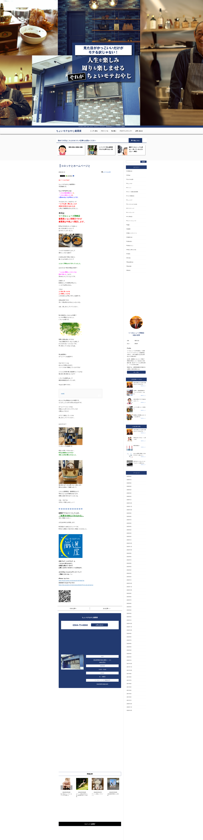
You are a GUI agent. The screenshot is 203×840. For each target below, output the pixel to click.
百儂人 (129, 253)
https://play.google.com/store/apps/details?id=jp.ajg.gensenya (76, 585)
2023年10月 (129, 590)
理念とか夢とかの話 (132, 249)
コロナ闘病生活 (131, 195)
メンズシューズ (131, 212)
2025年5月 (129, 526)
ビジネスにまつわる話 (132, 204)
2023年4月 (129, 610)
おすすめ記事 (107, 172)
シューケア (130, 200)
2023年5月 (129, 606)
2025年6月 (129, 523)
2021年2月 (129, 697)
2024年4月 (129, 570)
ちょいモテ (130, 183)
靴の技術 (129, 266)
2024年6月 (129, 563)
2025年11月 (129, 506)
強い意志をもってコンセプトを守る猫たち (66, 794)
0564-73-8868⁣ (80, 625)
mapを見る (102, 662)
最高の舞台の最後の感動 (76, 147)
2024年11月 (129, 546)
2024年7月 (129, 560)
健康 (128, 224)
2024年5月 (129, 566)
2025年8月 (129, 516)
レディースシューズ (132, 220)
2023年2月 (129, 616)
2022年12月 (129, 623)
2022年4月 (129, 650)
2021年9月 (129, 673)
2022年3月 (129, 653)
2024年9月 (129, 553)
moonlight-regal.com (102, 684)
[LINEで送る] (68, 176)
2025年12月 (129, 503)
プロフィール (104, 131)
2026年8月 (129, 476)
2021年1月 (129, 700)
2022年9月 (129, 633)
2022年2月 (129, 656)
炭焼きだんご (130, 245)
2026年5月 (129, 486)
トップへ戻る (94, 131)
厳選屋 (129, 229)
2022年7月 (129, 640)
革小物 (129, 257)
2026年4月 (129, 489)
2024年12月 (129, 543)
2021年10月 (129, 670)
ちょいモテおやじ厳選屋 (68, 130)
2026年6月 (129, 483)
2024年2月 (129, 576)
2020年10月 (129, 710)
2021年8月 (129, 677)
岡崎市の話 (130, 237)
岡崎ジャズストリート (132, 233)
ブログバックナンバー (126, 131)
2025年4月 (129, 529)
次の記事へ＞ (107, 608)
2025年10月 (129, 509)
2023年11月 (129, 586)
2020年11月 (129, 707)
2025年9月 (129, 513)
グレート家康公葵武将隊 (133, 191)
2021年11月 (129, 666)
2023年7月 (129, 600)
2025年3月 (129, 533)
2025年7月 (129, 519)
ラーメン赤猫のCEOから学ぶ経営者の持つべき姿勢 (82, 795)
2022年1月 (129, 660)
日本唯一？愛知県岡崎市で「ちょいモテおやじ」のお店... (139, 392)
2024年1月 (129, 580)
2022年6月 (129, 643)
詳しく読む (136, 372)
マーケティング (131, 208)
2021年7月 (129, 680)
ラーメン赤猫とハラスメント (97, 794)
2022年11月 (129, 626)
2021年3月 (129, 693)
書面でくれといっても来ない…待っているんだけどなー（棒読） (136, 149)
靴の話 (129, 270)
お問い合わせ (139, 131)
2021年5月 (129, 687)
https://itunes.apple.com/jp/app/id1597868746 (71, 580)
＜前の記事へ (73, 608)
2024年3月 (129, 573)
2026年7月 (129, 479)
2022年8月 (129, 636)
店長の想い (130, 241)
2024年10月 (129, 549)
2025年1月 (129, 539)
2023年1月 (129, 620)
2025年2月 (129, 536)
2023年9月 (129, 593)
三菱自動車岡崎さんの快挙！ (113, 794)
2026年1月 (129, 499)
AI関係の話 (130, 171)
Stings (129, 175)
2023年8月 (129, 596)
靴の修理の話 (130, 262)
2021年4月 (129, 690)
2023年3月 (129, 613)
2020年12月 (129, 703)
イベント (129, 187)
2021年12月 (129, 663)
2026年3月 (129, 493)
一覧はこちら (136, 140)
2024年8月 (129, 556)
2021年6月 (129, 683)
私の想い (113, 131)
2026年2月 (129, 496)
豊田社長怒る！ (136, 445)
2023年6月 (129, 603)
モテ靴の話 (130, 216)
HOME (62, 393)
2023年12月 (129, 583)
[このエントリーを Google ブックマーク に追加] (73, 176)
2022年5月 (129, 646)
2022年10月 (129, 630)
